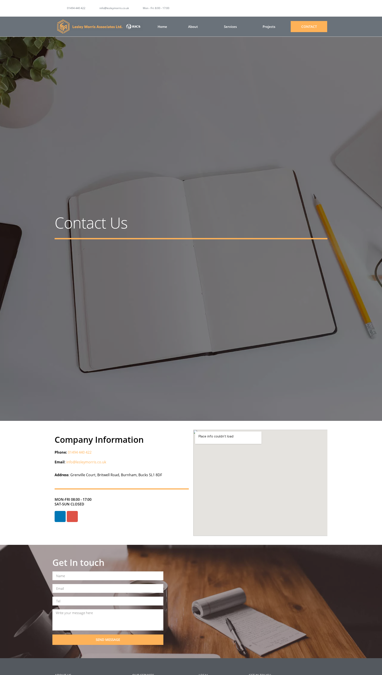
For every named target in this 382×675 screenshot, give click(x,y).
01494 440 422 (80, 452)
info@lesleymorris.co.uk (85, 462)
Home (162, 26)
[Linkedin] (325, 8)
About (193, 26)
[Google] (72, 516)
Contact (309, 26)
